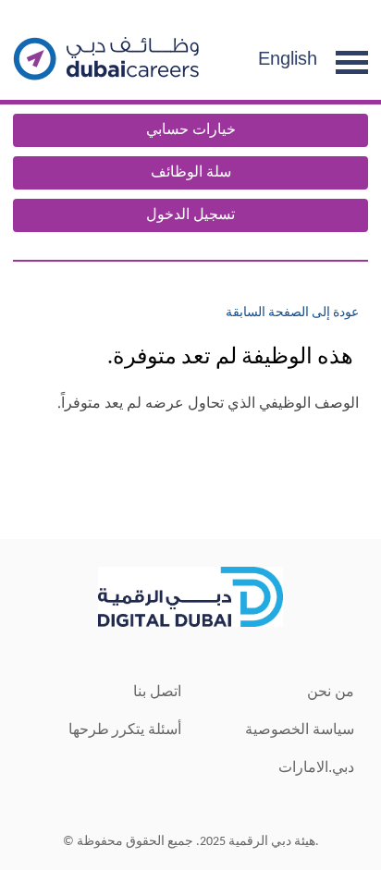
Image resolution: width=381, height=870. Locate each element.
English (287, 58)
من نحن (330, 691)
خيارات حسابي (191, 130)
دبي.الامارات (316, 767)
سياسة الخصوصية (299, 729)
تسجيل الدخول (190, 215)
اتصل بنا (157, 691)
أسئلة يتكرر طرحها (124, 729)
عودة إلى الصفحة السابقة (292, 313)
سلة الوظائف (191, 172)
